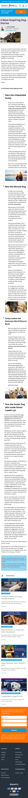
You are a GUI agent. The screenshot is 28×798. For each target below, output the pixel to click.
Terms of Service (18, 754)
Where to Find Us (5, 775)
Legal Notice (18, 757)
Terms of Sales (18, 752)
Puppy (3, 693)
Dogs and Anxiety (7, 626)
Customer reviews (19, 773)
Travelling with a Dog (14, 693)
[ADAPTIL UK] (14, 784)
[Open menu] (26, 6)
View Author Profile (11, 30)
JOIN (21, 12)
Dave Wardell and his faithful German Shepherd (14, 416)
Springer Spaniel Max (14, 204)
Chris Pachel (5, 660)
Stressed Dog (5, 593)
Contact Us (3, 773)
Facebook (3, 754)
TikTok (2, 759)
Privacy (16, 759)
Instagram (3, 752)
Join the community (5, 777)
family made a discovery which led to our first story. (17, 108)
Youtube (3, 757)
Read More (3, 606)
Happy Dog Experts (16, 660)
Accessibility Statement (20, 764)
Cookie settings (18, 762)
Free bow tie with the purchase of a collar (14, 1)
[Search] (20, 6)
